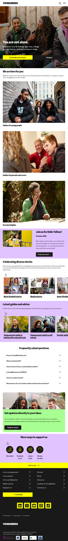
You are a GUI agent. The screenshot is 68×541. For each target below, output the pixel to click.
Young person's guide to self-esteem (41, 336)
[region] (35, 285)
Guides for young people (12, 125)
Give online (9, 456)
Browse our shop (40, 457)
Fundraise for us (20, 457)
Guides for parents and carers (14, 175)
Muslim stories (36, 296)
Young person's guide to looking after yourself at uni (15, 336)
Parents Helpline (9, 225)
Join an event (30, 457)
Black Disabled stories (13, 296)
